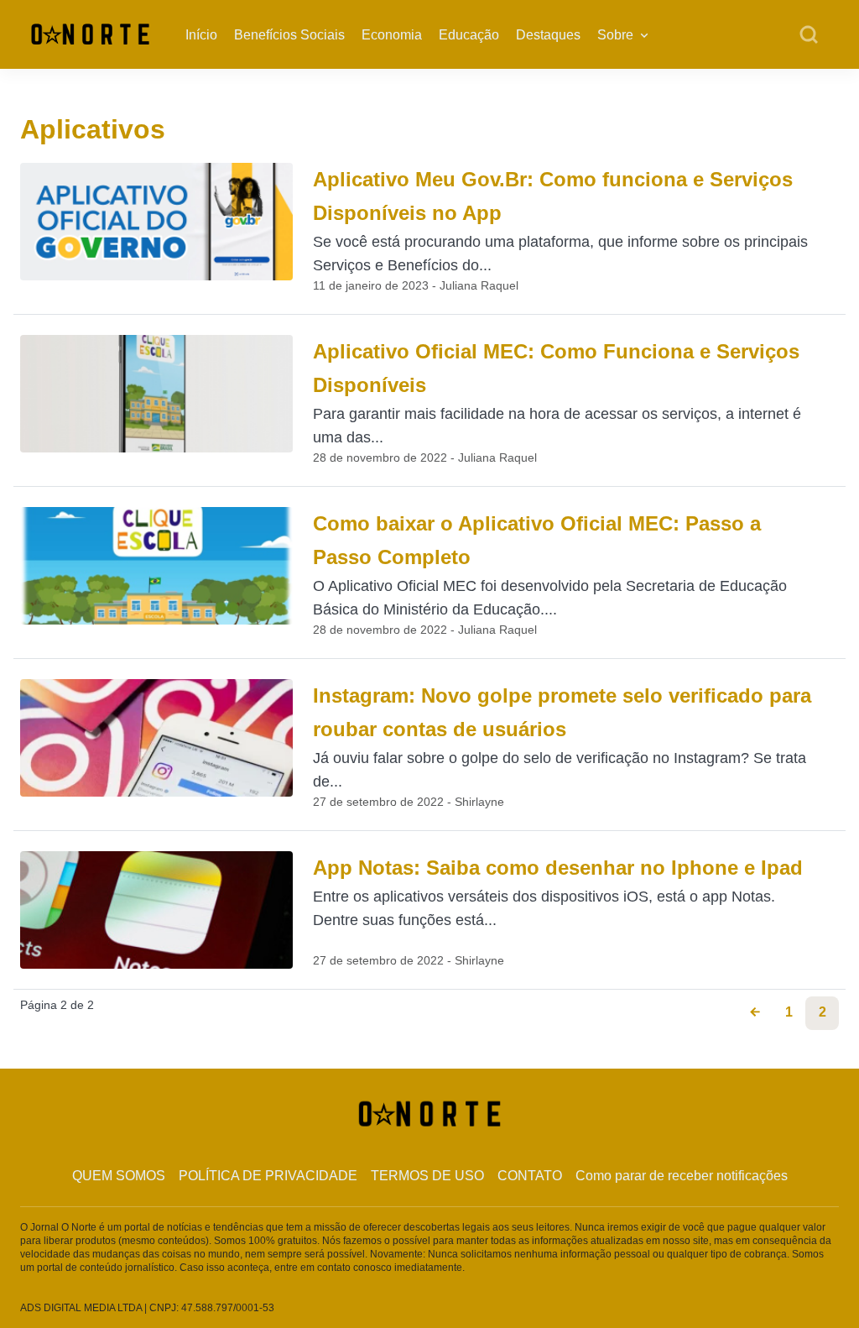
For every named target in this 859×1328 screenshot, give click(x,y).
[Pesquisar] (808, 35)
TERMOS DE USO (427, 1176)
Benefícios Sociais (289, 35)
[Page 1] (755, 1013)
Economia (392, 35)
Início (201, 35)
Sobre (615, 35)
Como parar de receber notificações (681, 1176)
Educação (469, 35)
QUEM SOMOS (118, 1176)
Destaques (548, 35)
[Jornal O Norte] (90, 33)
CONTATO (529, 1176)
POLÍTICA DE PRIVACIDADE (268, 1176)
